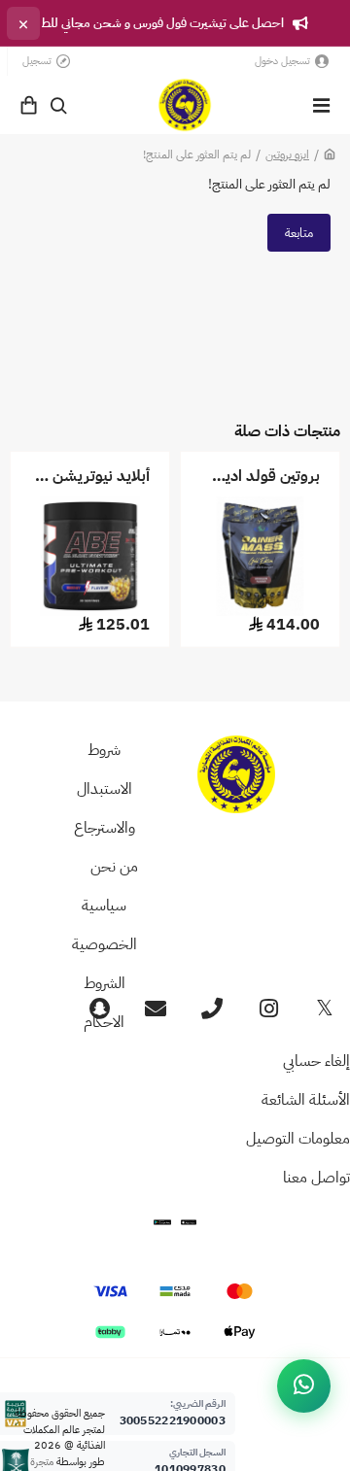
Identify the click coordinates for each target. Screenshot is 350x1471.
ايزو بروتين (287, 154)
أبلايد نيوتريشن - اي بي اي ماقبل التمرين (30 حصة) (90, 476)
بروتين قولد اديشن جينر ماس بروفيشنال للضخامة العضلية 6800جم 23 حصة (260, 476)
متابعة (299, 232)
